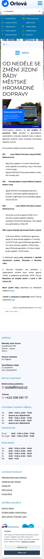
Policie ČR (6, 486)
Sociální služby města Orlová (14, 513)
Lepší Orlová (30, 22)
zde (12, 291)
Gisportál (29, 35)
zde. (13, 300)
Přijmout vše (22, 552)
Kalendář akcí (10, 26)
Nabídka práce (31, 31)
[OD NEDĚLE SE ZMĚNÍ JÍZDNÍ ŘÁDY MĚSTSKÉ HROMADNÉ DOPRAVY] (14, 3)
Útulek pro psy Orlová (11, 482)
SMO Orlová (7, 490)
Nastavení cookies (28, 541)
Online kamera (10, 31)
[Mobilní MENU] (40, 3)
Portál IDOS (7, 494)
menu (25, 52)
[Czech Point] (28, 527)
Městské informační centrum (14, 478)
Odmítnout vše (22, 547)
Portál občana (10, 18)
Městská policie (11, 35)
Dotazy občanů (11, 22)
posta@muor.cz (16, 387)
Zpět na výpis (11, 311)
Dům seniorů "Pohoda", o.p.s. (14, 517)
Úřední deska (31, 26)
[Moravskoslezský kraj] (10, 527)
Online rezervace (32, 18)
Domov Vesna (8, 508)
